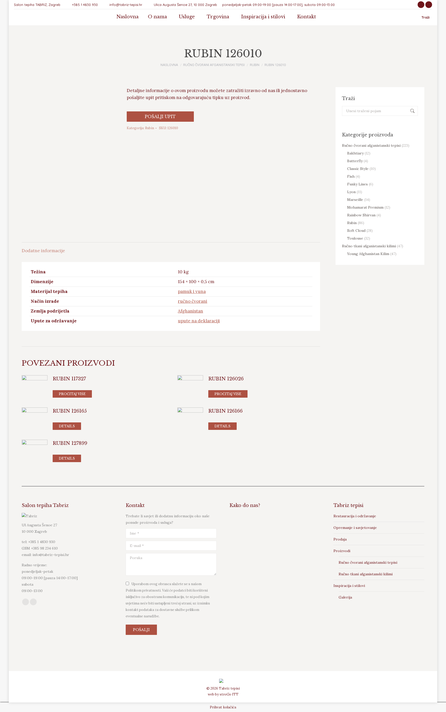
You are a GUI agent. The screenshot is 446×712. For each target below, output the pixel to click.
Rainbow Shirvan (361, 215)
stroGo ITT (229, 694)
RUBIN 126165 (70, 411)
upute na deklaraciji (199, 321)
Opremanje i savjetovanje (355, 527)
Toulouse (355, 238)
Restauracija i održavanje (354, 516)
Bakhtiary (355, 153)
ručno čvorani (192, 301)
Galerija (345, 597)
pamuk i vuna (192, 291)
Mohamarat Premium (365, 207)
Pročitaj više (72, 394)
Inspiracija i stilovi (349, 585)
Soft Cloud (356, 230)
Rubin (149, 128)
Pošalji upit (160, 116)
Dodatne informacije (43, 250)
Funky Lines (357, 184)
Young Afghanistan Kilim (368, 253)
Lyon (351, 192)
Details (67, 426)
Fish (351, 176)
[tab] (43, 248)
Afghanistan (190, 311)
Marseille (355, 199)
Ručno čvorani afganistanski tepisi (371, 145)
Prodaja (340, 539)
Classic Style (358, 168)
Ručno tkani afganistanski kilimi (369, 246)
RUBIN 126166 (225, 411)
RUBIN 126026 (226, 379)
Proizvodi (341, 551)
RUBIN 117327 (69, 379)
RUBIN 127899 (70, 443)
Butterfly (355, 161)
